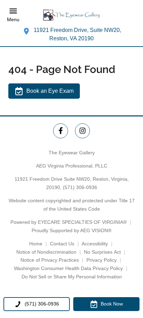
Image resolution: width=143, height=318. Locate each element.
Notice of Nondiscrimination (46, 252)
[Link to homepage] (71, 15)
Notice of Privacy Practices (49, 260)
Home (35, 243)
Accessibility (95, 243)
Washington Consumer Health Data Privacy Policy (68, 268)
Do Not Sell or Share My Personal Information (72, 276)
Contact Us (62, 243)
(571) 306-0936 (80, 187)
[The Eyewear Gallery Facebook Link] (60, 130)
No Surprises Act (102, 252)
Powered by (68, 222)
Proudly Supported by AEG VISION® (71, 230)
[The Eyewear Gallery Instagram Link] (82, 130)
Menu (13, 20)
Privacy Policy (101, 260)
